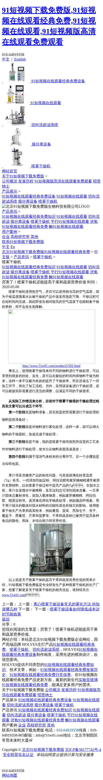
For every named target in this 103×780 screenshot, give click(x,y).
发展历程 (26, 181)
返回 (6, 619)
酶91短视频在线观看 (66, 227)
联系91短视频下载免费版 (23, 242)
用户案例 (9, 232)
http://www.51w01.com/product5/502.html (51, 366)
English (20, 59)
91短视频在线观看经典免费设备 (29, 196)
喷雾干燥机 (47, 201)
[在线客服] (7, 763)
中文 (6, 59)
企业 (6, 237)
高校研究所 (20, 237)
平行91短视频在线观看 (70, 221)
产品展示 (9, 191)
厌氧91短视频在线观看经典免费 (37, 720)
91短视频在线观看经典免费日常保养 (40, 675)
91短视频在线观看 (72, 196)
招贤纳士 (45, 695)
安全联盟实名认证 (18, 755)
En (13, 247)
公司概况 (9, 181)
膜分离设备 (27, 201)
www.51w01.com (14, 595)
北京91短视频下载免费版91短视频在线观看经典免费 (46, 252)
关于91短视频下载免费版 (23, 176)
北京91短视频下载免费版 (43, 750)
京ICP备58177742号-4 (83, 750)
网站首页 (9, 171)
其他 (34, 237)
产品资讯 (9, 211)
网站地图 (9, 775)
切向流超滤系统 (46, 649)
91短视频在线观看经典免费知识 (29, 216)
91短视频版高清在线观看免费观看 (63, 181)
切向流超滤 (16, 715)
